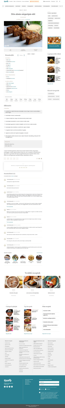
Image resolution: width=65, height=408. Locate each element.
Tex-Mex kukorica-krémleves (38, 350)
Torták (49, 358)
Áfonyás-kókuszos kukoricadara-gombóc (50, 326)
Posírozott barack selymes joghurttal (49, 314)
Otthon (56, 75)
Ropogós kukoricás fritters (37, 345)
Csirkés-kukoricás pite (37, 363)
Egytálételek (50, 354)
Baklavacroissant (51, 293)
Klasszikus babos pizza (48, 322)
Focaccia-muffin (46, 310)
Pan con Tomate (22, 343)
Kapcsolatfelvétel (28, 381)
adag (22, 55)
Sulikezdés (15, 309)
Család (56, 57)
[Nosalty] (6, 1)
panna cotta (57, 18)
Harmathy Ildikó (23, 17)
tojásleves (50, 27)
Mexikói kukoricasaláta (37, 368)
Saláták (49, 361)
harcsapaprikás (46, 6)
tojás (9, 59)
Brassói (6, 361)
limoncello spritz (55, 6)
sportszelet (18, 6)
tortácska (49, 99)
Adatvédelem (27, 380)
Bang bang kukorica (36, 346)
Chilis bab (6, 356)
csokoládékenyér (51, 93)
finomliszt (13, 61)
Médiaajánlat (27, 384)
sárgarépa (10, 68)
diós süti (25, 10)
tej (8, 90)
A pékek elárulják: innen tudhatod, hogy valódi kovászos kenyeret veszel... (58, 70)
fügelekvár (50, 20)
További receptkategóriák (52, 366)
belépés (12, 176)
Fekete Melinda (13, 295)
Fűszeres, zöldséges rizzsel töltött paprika (24, 361)
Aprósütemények (50, 344)
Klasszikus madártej (8, 351)
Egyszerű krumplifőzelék (9, 349)
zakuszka (24, 6)
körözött (56, 25)
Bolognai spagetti (8, 358)
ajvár (49, 15)
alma (9, 66)
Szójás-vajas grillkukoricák (37, 348)
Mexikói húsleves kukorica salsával (39, 364)
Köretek (49, 363)
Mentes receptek (50, 348)
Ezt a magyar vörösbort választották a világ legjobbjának (57, 78)
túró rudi (57, 96)
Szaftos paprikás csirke (23, 364)
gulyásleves (34, 317)
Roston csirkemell (8, 363)
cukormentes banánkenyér (53, 23)
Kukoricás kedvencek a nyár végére (38, 341)
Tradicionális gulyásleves (34, 319)
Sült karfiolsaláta (47, 329)
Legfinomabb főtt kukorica (37, 343)
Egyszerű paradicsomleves (9, 348)
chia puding (50, 25)
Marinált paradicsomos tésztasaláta (25, 358)
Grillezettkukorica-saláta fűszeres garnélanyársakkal (39, 357)
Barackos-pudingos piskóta (49, 318)
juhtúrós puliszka (38, 6)
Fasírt (6, 353)
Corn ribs (34, 355)
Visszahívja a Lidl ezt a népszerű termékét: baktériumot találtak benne (17, 312)
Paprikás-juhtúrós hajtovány (24, 368)
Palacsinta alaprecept (34, 327)
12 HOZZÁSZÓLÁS (27, 19)
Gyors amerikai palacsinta (35, 311)
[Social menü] (53, 1)
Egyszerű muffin (7, 344)
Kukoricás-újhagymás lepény (38, 359)
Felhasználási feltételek (29, 379)
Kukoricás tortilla (36, 361)
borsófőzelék (56, 27)
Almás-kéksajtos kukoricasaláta (38, 366)
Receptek (11, 1)
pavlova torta (54, 15)
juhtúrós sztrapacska (9, 6)
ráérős (29, 53)
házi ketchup (50, 18)
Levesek (49, 356)
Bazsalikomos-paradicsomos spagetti (24, 355)
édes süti (21, 10)
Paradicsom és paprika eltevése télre (25, 345)
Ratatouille (21, 371)
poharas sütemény (51, 96)
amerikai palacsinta (35, 309)
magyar (33, 53)
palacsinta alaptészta (34, 325)
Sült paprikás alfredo (22, 366)
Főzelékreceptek (50, 351)
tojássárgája (11, 83)
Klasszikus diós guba (14, 293)
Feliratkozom (55, 384)
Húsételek (49, 353)
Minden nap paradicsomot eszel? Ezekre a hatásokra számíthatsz (16, 320)
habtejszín (10, 91)
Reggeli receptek (50, 365)
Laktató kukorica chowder (37, 353)
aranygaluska (30, 6)
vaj (8, 76)
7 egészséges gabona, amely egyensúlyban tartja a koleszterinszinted (58, 61)
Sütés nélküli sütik (51, 349)
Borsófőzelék (7, 354)
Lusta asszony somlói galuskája (32, 293)
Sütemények (50, 346)
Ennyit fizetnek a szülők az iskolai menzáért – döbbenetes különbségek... (17, 328)
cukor (9, 63)
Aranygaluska (7, 346)
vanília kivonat (14, 88)
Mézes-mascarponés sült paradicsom (23, 348)
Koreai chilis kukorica (36, 351)
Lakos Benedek (32, 295)
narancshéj (16, 70)
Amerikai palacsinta (8, 365)
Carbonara (7, 366)
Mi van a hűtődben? (25, 1)
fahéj (10, 72)
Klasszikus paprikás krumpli (23, 363)
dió (10, 65)
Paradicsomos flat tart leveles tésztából (24, 352)
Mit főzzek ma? (18, 1)
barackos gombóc (56, 99)
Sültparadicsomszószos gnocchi (24, 357)
